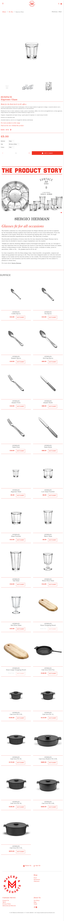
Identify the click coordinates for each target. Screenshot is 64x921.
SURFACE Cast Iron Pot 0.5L (16, 713)
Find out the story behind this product (12, 125)
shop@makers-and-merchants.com (46, 912)
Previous (54, 11)
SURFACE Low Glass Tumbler (48, 490)
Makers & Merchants (18, 912)
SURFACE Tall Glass (16, 580)
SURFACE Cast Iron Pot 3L (16, 802)
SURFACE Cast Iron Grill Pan (48, 669)
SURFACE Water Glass (48, 535)
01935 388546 (29, 912)
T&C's (4, 902)
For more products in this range (10, 123)
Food (35, 877)
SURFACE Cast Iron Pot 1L (48, 713)
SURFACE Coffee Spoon (16, 312)
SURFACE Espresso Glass (16, 490)
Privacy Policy (6, 904)
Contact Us (5, 900)
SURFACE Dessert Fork (16, 401)
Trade (35, 904)
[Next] (60, 47)
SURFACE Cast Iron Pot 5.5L (16, 847)
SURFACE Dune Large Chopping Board (16, 669)
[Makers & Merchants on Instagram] (36, 907)
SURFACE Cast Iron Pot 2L (16, 758)
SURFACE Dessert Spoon (16, 357)
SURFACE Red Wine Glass (16, 624)
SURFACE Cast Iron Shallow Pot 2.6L (48, 758)
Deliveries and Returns (9, 905)
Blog (35, 902)
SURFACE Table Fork (16, 446)
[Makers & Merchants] (32, 3)
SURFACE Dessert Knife (48, 401)
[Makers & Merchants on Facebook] (34, 907)
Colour (2, 147)
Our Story (36, 900)
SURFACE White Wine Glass (48, 580)
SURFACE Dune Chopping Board (48, 624)
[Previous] (3, 47)
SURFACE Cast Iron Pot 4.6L (48, 802)
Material (3, 141)
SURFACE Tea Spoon (48, 312)
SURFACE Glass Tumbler (16, 535)
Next (60, 11)
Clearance (36, 881)
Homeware (37, 879)
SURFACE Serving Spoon (48, 357)
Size (2, 144)
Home (4, 11)
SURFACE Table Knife (48, 446)
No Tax (11, 11)
